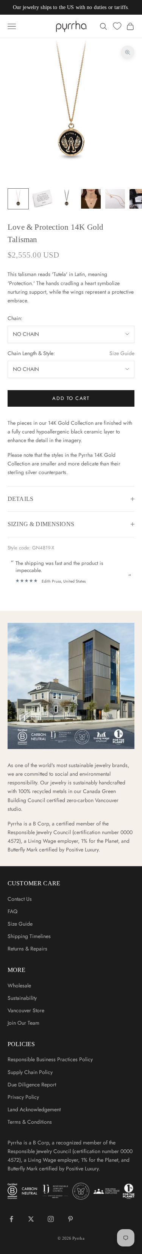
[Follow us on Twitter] (31, 1219)
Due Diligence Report (32, 1084)
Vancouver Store (26, 1010)
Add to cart (70, 398)
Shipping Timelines (29, 936)
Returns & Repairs (27, 948)
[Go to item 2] (42, 198)
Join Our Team (23, 1023)
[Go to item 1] (18, 198)
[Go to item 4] (90, 198)
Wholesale (19, 985)
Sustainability (22, 998)
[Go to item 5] (115, 198)
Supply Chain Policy (30, 1072)
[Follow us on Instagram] (51, 1219)
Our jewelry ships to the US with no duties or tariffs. (71, 7)
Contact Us (20, 899)
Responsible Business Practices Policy (50, 1059)
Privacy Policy (23, 1097)
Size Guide (121, 353)
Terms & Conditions (30, 1122)
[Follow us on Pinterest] (70, 1219)
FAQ (12, 911)
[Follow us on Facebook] (11, 1219)
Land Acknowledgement (34, 1109)
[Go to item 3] (66, 198)
